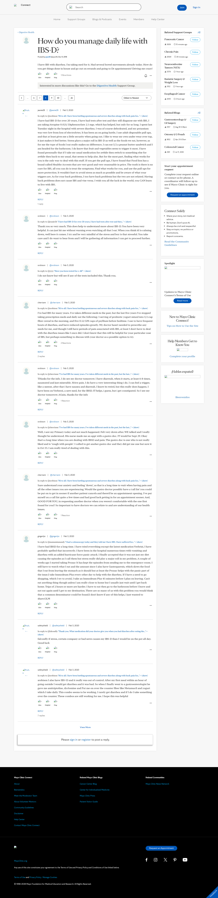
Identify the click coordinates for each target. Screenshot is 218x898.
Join (182, 7)
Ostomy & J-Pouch (174, 134)
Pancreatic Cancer (174, 39)
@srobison (54, 216)
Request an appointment (182, 194)
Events (122, 19)
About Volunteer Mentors (25, 801)
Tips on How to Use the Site (182, 325)
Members (138, 19)
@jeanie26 (53, 110)
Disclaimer (18, 813)
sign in (74, 739)
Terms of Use (19, 877)
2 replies (41, 356)
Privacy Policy (35, 877)
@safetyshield (58, 625)
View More (85, 727)
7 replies (41, 715)
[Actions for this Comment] (150, 191)
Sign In (196, 7)
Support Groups (76, 19)
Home (57, 19)
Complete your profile (182, 356)
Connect (25, 4)
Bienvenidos (182, 397)
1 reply (40, 204)
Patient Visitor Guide (89, 801)
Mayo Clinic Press (87, 795)
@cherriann (55, 302)
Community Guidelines (24, 807)
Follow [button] (195, 40)
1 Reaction (65, 401)
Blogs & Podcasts (102, 19)
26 (72, 98)
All (199, 32)
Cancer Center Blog (88, 784)
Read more (182, 300)
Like (39, 77)
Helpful (47, 77)
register (86, 739)
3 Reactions (66, 75)
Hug (55, 77)
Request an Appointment (161, 848)
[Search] (69, 7)
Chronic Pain (171, 51)
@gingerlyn (54, 536)
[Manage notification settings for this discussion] (145, 75)
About (17, 784)
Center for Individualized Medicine (94, 790)
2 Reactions (66, 343)
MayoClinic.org (20, 861)
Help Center (158, 19)
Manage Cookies (50, 877)
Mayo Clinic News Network (157, 784)
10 (58, 98)
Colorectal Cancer (174, 146)
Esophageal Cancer (174, 93)
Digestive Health (26, 32)
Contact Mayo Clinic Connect (27, 825)
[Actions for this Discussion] (150, 75)
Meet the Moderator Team (25, 795)
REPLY (40, 199)
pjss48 (52, 57)
